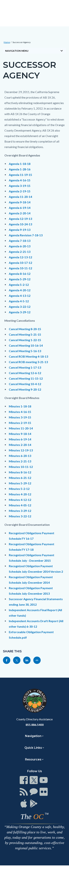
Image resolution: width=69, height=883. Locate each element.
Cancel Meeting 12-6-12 (25, 373)
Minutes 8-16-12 (20, 472)
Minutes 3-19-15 (20, 417)
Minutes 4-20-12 (20, 494)
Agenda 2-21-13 (19, 251)
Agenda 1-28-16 (19, 169)
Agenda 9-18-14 (19, 202)
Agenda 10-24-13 (20, 224)
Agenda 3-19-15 (19, 185)
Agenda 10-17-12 (20, 262)
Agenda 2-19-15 (19, 191)
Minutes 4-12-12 (20, 499)
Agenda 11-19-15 (20, 174)
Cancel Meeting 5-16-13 (25, 351)
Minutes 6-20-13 (20, 455)
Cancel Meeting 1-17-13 (25, 367)
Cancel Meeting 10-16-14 (26, 345)
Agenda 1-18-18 (19, 163)
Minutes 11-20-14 (21, 428)
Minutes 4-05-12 (20, 505)
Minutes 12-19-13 (21, 450)
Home (7, 42)
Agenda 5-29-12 (19, 279)
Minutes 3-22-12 (20, 516)
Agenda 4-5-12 (19, 301)
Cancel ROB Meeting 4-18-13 (28, 356)
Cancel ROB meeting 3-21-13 (28, 362)
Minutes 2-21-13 (20, 461)
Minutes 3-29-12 (20, 510)
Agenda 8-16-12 (19, 273)
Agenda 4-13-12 (19, 295)
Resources (33, 759)
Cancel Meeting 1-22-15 (25, 340)
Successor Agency (22, 42)
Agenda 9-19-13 (19, 229)
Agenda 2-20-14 (19, 213)
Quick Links (33, 747)
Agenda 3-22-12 (19, 306)
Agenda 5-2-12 (19, 284)
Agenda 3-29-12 (19, 312)
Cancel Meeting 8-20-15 (25, 329)
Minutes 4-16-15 (20, 411)
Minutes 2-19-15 (20, 422)
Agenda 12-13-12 (20, 257)
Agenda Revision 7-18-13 (26, 235)
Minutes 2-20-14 (20, 444)
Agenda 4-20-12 (19, 290)
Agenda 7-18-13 (19, 240)
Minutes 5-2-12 (19, 488)
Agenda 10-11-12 (20, 268)
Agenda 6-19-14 (19, 207)
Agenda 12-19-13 (20, 218)
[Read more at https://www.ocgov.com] (34, 701)
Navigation (33, 736)
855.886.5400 (35, 724)
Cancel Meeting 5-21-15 (25, 334)
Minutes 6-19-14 (20, 439)
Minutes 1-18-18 (20, 406)
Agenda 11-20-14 (20, 196)
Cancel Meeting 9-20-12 (25, 389)
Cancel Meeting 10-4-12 (25, 384)
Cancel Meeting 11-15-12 (26, 378)
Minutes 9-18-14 (20, 433)
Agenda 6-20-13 (19, 246)
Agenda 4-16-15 (19, 180)
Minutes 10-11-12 (21, 466)
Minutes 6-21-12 (20, 477)
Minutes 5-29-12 (20, 483)
